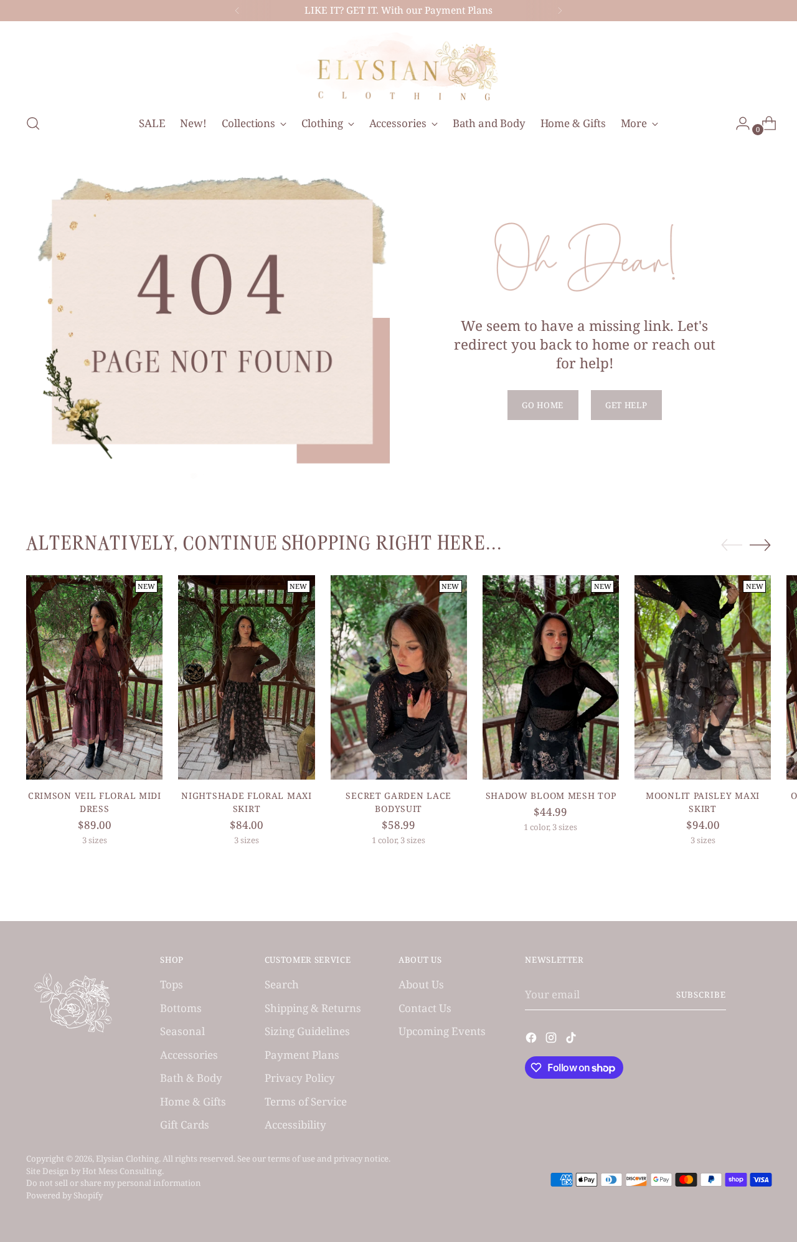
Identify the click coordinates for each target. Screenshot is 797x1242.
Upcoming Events (442, 1031)
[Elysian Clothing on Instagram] (552, 1039)
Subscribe (701, 994)
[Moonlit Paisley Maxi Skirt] (702, 677)
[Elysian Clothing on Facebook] (532, 1039)
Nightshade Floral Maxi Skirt (246, 802)
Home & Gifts (193, 1101)
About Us (421, 984)
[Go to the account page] (737, 123)
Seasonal (182, 1031)
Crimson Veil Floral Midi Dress (94, 802)
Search (282, 984)
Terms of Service (306, 1101)
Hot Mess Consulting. (123, 1171)
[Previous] (237, 10)
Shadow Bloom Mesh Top (551, 795)
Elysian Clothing (127, 1158)
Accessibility (295, 1124)
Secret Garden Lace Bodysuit (398, 802)
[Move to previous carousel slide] (731, 545)
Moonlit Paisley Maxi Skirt (703, 802)
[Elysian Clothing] (398, 65)
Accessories (189, 1055)
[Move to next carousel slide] (760, 544)
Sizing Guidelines (307, 1031)
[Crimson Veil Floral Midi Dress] (94, 677)
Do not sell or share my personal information (113, 1182)
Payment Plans (302, 1055)
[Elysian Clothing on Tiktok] (572, 1039)
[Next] (559, 10)
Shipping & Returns (313, 1008)
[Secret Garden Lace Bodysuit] (399, 677)
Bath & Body (191, 1078)
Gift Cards (184, 1124)
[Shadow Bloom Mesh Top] (551, 677)
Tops (171, 984)
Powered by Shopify (64, 1195)
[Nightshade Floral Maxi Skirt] (246, 677)
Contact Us (424, 1008)
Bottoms (181, 1008)
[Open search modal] (33, 123)
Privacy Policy (300, 1078)
